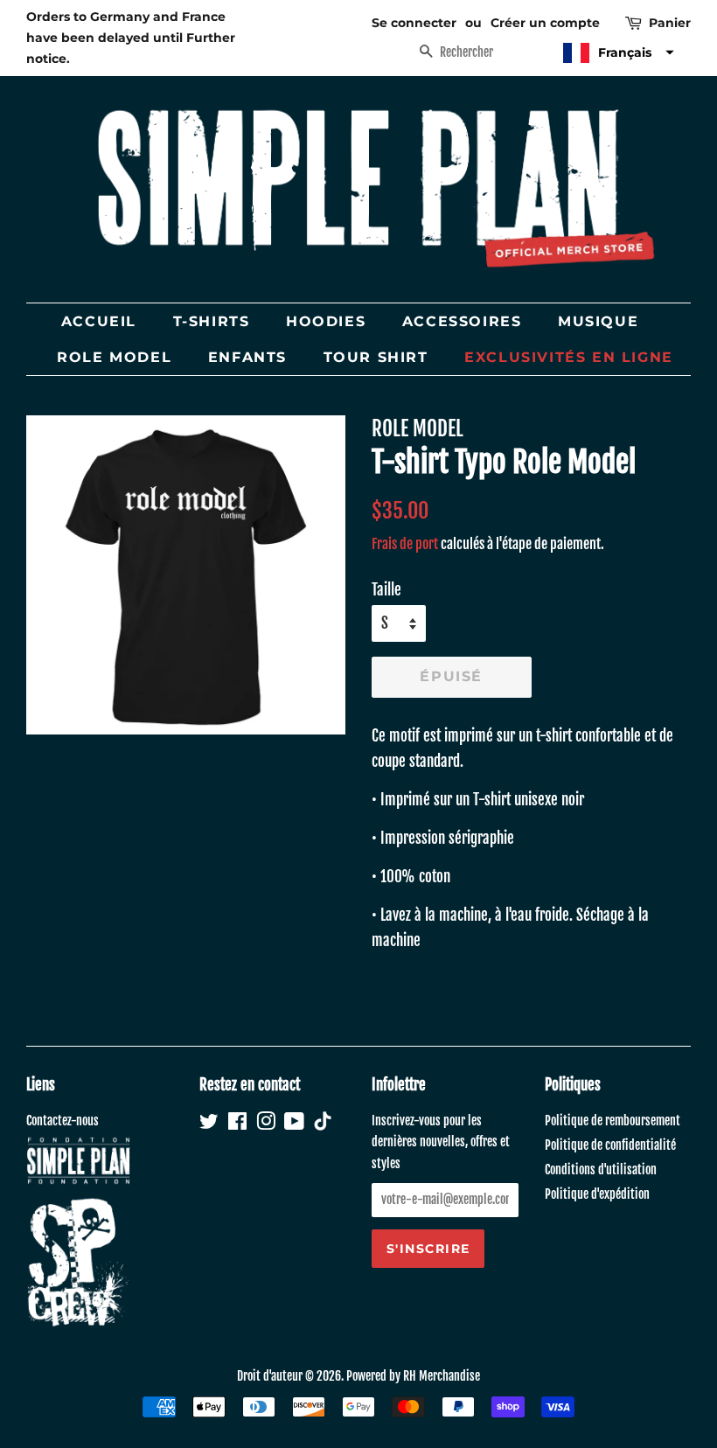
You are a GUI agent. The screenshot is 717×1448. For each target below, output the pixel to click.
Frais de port (405, 544)
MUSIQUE (598, 321)
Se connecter (414, 23)
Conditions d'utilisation (601, 1169)
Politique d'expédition (597, 1194)
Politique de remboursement (612, 1120)
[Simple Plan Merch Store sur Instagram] (265, 1124)
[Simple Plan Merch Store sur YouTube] (294, 1124)
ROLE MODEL (114, 357)
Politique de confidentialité (610, 1145)
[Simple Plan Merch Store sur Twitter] (209, 1124)
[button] (616, 52)
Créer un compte (545, 23)
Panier (670, 23)
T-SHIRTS (211, 321)
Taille (386, 590)
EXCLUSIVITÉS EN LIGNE (568, 357)
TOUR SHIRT (376, 357)
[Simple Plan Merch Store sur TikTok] (322, 1123)
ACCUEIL (98, 321)
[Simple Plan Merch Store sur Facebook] (237, 1124)
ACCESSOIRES (462, 321)
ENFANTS (247, 357)
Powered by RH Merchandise (413, 1376)
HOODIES (325, 321)
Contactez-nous (62, 1120)
